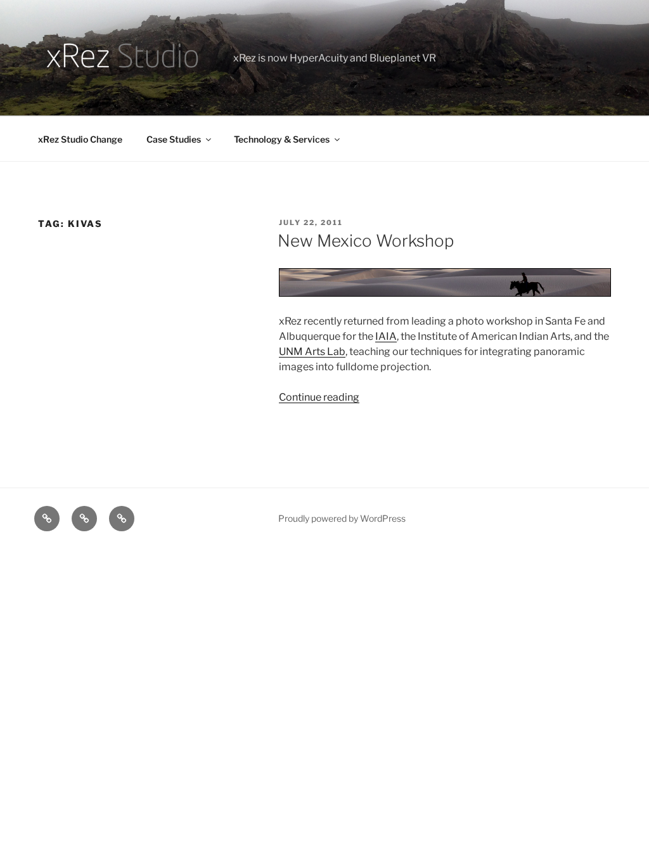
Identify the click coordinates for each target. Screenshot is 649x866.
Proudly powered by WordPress (342, 518)
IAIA (386, 336)
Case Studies (173, 139)
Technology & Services (282, 139)
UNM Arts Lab (312, 352)
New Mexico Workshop (366, 240)
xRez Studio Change (80, 139)
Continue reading (319, 397)
